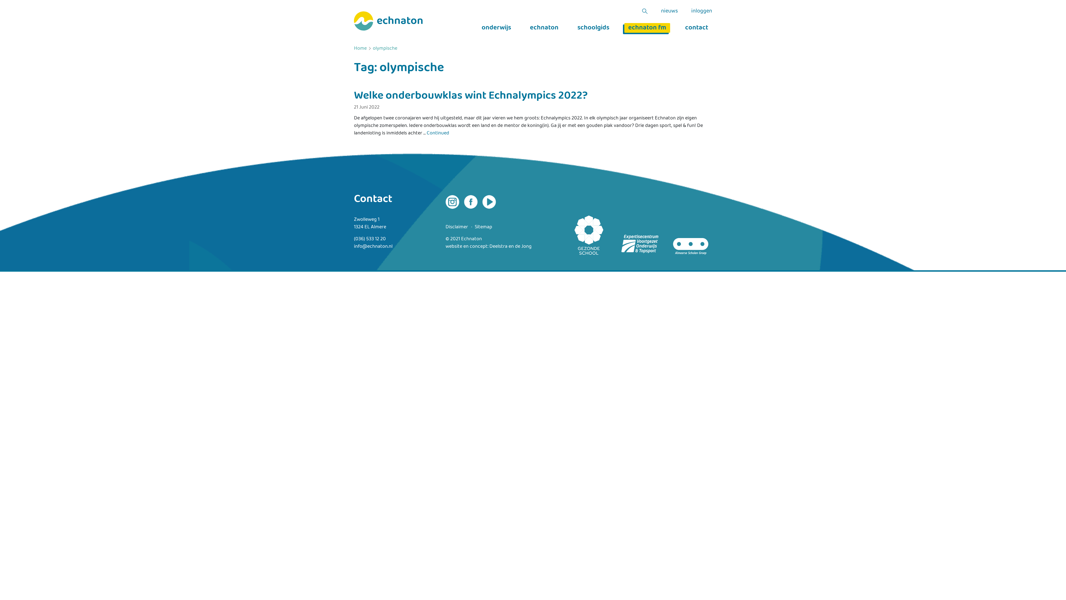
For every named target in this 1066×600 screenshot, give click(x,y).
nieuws (669, 11)
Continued (438, 133)
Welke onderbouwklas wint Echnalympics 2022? (471, 95)
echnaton (544, 28)
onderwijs (496, 28)
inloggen (701, 11)
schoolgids (593, 28)
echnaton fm (647, 28)
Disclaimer (457, 227)
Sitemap (483, 227)
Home (360, 49)
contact (696, 28)
